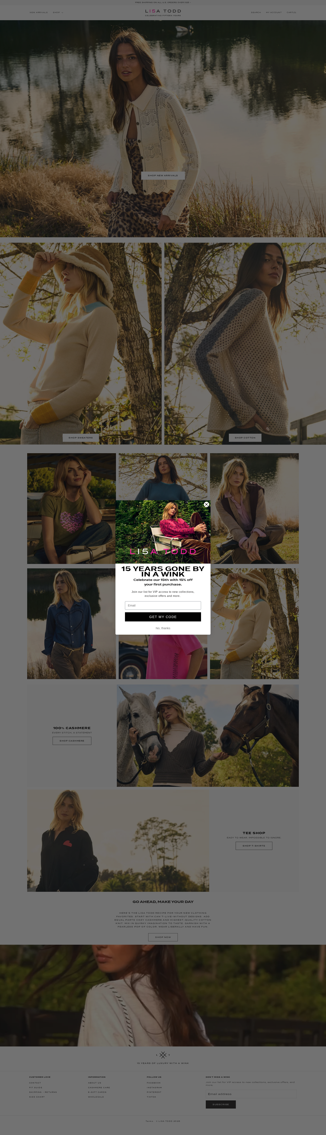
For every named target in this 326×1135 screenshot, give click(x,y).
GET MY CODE (163, 617)
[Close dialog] (206, 504)
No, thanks (163, 628)
